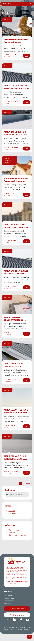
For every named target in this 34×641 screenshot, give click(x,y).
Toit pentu (12, 513)
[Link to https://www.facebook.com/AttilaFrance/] (21, 619)
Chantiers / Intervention (7, 159)
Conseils (6, 162)
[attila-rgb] (17, 558)
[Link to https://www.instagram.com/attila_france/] (7, 619)
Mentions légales (27, 628)
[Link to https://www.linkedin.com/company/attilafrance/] (14, 619)
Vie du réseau (13, 530)
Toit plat (11, 510)
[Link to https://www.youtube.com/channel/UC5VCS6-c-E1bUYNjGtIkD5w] (27, 619)
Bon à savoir (7, 19)
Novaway (20, 629)
